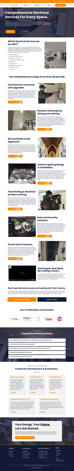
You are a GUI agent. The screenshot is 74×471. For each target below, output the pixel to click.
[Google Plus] (39, 372)
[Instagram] (37, 372)
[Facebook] (35, 372)
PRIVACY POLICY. (47, 465)
